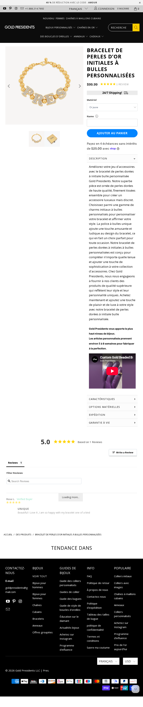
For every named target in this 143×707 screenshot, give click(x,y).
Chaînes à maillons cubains (83, 18)
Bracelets (38, 618)
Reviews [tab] (13, 462)
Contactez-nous (96, 596)
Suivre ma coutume (98, 647)
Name (90, 116)
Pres (46, 670)
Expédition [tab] (97, 414)
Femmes (60, 18)
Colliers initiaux (123, 576)
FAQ (89, 576)
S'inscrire (123, 8)
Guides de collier (70, 592)
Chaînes (37, 605)
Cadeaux (95, 36)
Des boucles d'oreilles (55, 36)
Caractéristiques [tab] (102, 399)
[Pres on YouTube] (4, 8)
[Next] (80, 86)
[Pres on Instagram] (16, 8)
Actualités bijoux (69, 627)
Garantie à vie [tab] (99, 422)
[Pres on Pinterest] (10, 8)
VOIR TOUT (39, 576)
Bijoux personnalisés (59, 27)
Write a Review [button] (124, 452)
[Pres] (19, 27)
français (76, 8)
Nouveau (48, 18)
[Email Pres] (22, 8)
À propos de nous (97, 590)
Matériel (92, 99)
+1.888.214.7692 (34, 8)
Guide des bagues (70, 598)
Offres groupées (42, 632)
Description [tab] (98, 158)
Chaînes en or (86, 27)
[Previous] (9, 86)
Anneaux (79, 36)
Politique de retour (98, 583)
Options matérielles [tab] (104, 407)
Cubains (37, 612)
